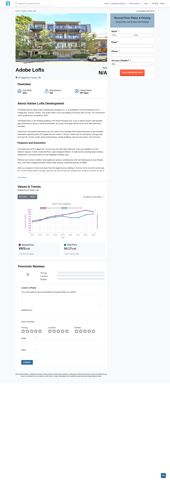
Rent (33, 197)
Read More (22, 177)
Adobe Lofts (32, 11)
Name (23, 338)
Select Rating (28, 322)
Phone (115, 51)
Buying (23, 197)
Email (23, 350)
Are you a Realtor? (121, 60)
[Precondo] (8, 3)
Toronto (23, 11)
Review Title (26, 310)
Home (18, 11)
